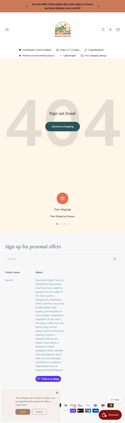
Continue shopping (62, 126)
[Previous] (26, 6)
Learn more (21, 404)
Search (9, 280)
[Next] (98, 6)
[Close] (57, 392)
